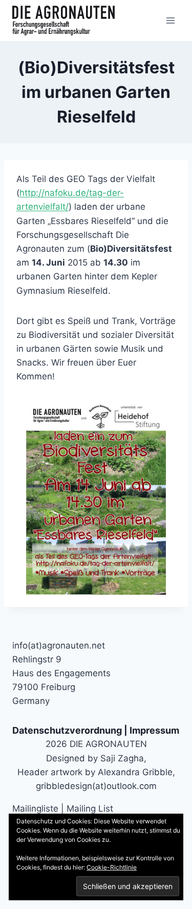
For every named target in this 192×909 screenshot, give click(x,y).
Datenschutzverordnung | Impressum (95, 730)
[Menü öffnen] (170, 20)
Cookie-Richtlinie (112, 867)
